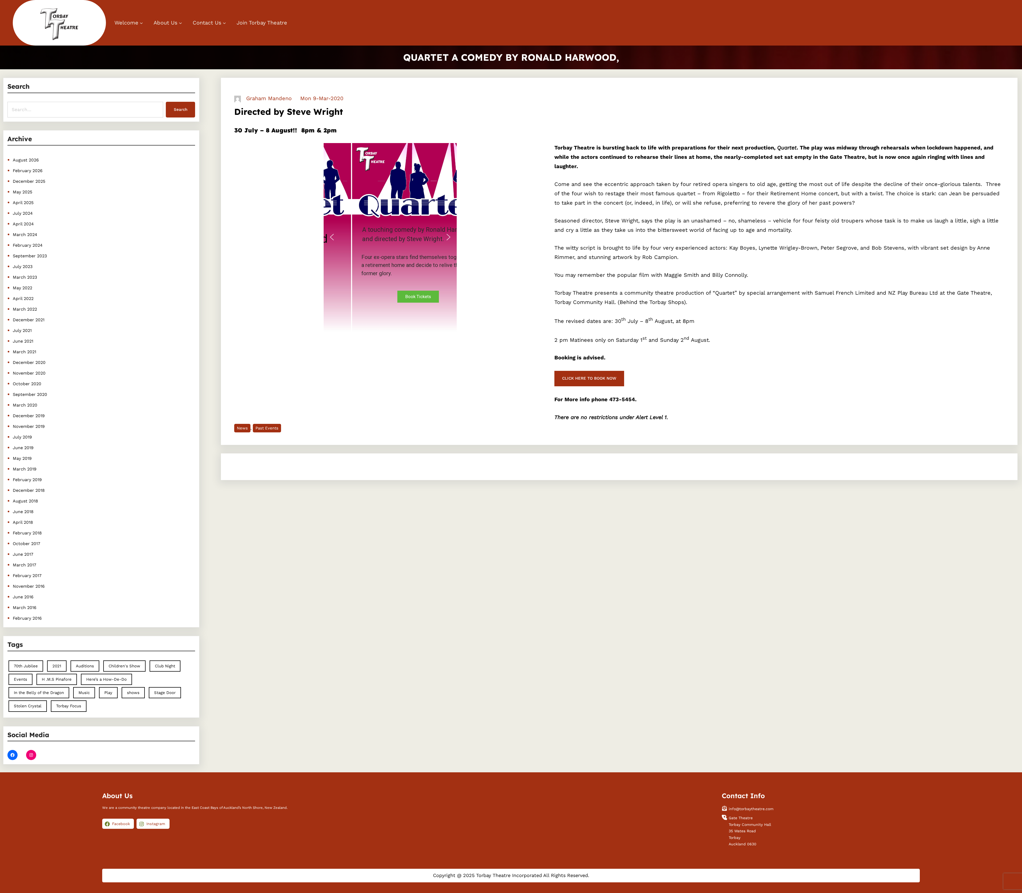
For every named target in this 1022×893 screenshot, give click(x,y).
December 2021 (28, 319)
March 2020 (25, 405)
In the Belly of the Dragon (39, 692)
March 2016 (24, 607)
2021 (56, 666)
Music (84, 692)
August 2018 (25, 501)
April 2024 (23, 223)
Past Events (267, 428)
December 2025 (29, 181)
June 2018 (23, 511)
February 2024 (28, 245)
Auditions (85, 666)
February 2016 (27, 618)
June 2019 (23, 447)
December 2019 (29, 415)
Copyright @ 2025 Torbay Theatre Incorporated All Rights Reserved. (511, 875)
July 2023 (22, 266)
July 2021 (22, 330)
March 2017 (24, 564)
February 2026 (28, 170)
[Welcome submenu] (141, 23)
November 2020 (29, 373)
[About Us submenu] (180, 23)
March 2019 (24, 469)
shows (133, 692)
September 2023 (30, 255)
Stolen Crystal (28, 706)
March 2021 (24, 351)
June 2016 (23, 596)
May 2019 (22, 458)
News (242, 428)
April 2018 (23, 522)
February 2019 (27, 479)
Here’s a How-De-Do (106, 679)
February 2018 (27, 532)
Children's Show (124, 666)
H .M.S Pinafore (57, 679)
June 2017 (23, 554)
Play (108, 692)
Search (180, 109)
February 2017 (27, 575)
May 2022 (22, 287)
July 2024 (23, 213)
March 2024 (25, 234)
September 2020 (30, 394)
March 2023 (25, 277)
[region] (390, 237)
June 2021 (23, 341)
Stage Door (165, 692)
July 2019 (22, 437)
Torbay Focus (68, 706)
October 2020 (27, 383)
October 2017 (26, 543)
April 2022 (23, 298)
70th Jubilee (26, 666)
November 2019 (29, 426)
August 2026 (26, 160)
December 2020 (29, 362)
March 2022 (25, 309)
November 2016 (29, 586)
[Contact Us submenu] (224, 23)
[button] (332, 237)
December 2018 (29, 490)
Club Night (165, 666)
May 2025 (22, 191)
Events (20, 679)
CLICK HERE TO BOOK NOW (589, 378)
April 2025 (23, 202)
